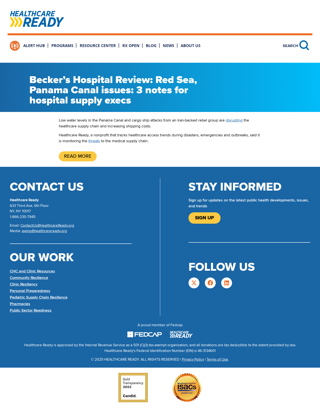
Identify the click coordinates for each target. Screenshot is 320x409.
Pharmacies (20, 303)
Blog (151, 45)
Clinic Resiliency (23, 284)
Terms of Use (217, 359)
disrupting (234, 120)
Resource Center (98, 45)
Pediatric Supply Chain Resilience (38, 297)
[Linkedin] (226, 282)
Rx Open (131, 45)
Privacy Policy (193, 359)
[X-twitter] (194, 282)
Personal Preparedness (30, 290)
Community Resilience (29, 277)
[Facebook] (210, 282)
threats (94, 141)
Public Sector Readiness (31, 310)
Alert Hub (34, 45)
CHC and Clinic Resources (32, 271)
